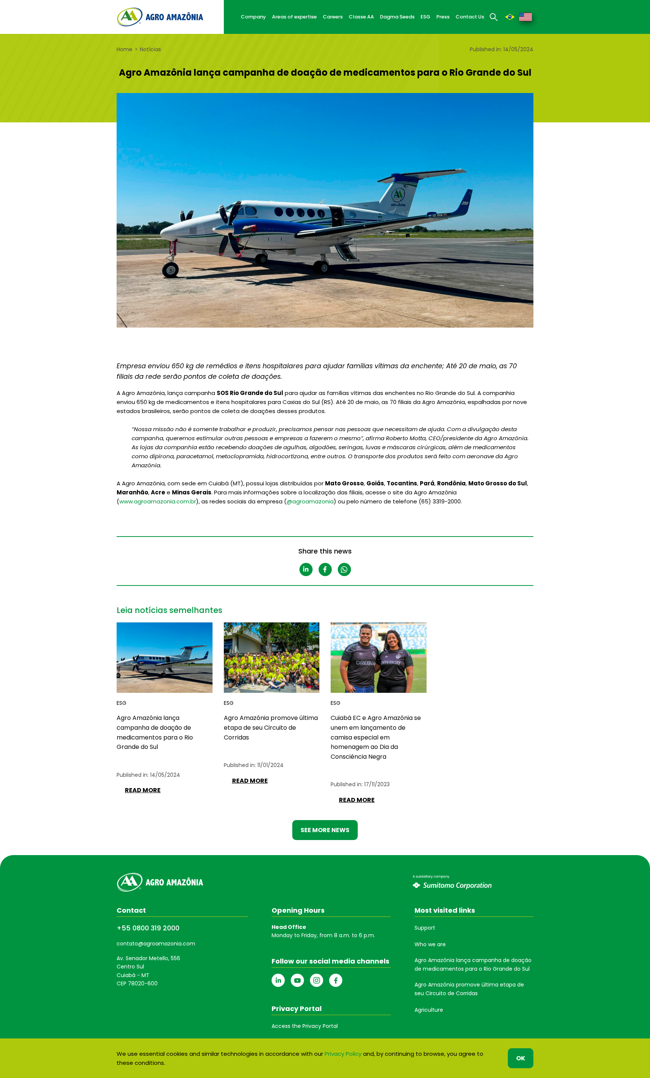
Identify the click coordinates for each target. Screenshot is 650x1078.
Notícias (150, 49)
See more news (325, 830)
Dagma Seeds (397, 16)
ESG (425, 16)
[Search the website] (494, 17)
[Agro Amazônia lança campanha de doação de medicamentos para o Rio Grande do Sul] (510, 17)
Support (425, 928)
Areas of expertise (294, 16)
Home (124, 49)
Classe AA (361, 16)
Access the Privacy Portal (305, 1026)
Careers (333, 16)
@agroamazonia (310, 501)
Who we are (430, 944)
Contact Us (470, 16)
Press (443, 16)
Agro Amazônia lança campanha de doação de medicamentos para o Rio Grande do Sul (473, 964)
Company (253, 16)
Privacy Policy (343, 1054)
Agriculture (429, 1010)
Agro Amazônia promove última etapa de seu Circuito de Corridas (469, 989)
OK (520, 1058)
